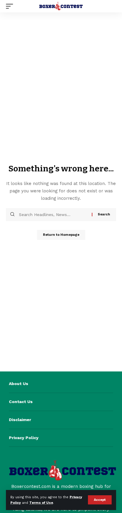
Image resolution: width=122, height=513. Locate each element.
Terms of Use (41, 503)
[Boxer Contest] (61, 6)
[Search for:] (53, 214)
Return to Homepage (61, 235)
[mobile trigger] (11, 6)
